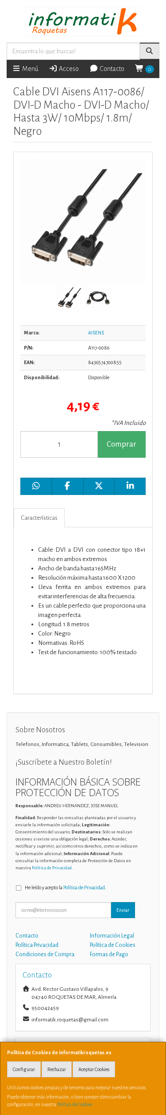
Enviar (122, 910)
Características (39, 517)
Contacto (111, 68)
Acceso (68, 68)
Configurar (24, 1069)
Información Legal (112, 936)
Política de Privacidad (52, 867)
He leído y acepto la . (65, 887)
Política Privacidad (36, 945)
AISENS (96, 332)
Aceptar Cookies (93, 1069)
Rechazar (56, 1069)
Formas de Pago (109, 954)
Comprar (121, 444)
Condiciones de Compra (44, 954)
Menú (29, 68)
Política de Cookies (75, 1104)
